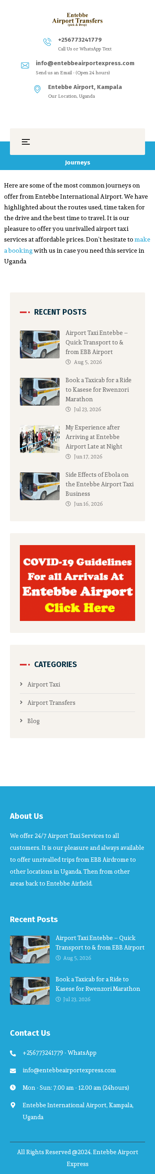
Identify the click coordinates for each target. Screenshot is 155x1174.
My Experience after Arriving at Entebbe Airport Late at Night (94, 437)
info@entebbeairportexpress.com (85, 63)
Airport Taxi (43, 684)
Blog (33, 720)
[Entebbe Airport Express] (77, 19)
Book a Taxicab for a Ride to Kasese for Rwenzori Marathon (99, 389)
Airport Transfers (51, 702)
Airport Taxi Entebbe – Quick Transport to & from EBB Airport (97, 342)
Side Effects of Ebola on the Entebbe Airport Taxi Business (100, 484)
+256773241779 (80, 39)
